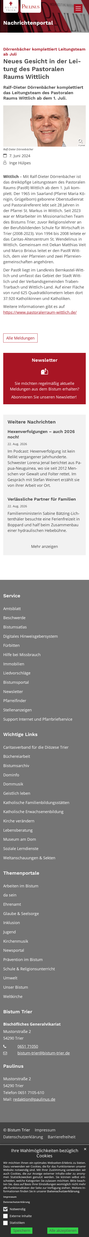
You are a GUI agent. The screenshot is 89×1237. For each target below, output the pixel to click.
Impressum (10, 1196)
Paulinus (13, 1066)
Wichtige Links (20, 734)
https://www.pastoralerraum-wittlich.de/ (40, 312)
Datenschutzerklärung (63, 1191)
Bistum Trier (17, 1011)
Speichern (21, 1230)
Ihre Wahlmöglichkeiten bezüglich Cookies (44, 1153)
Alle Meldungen (20, 338)
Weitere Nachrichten (32, 422)
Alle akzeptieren (62, 1230)
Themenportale (21, 873)
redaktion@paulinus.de (34, 1099)
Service (11, 595)
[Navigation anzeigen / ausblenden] (78, 8)
